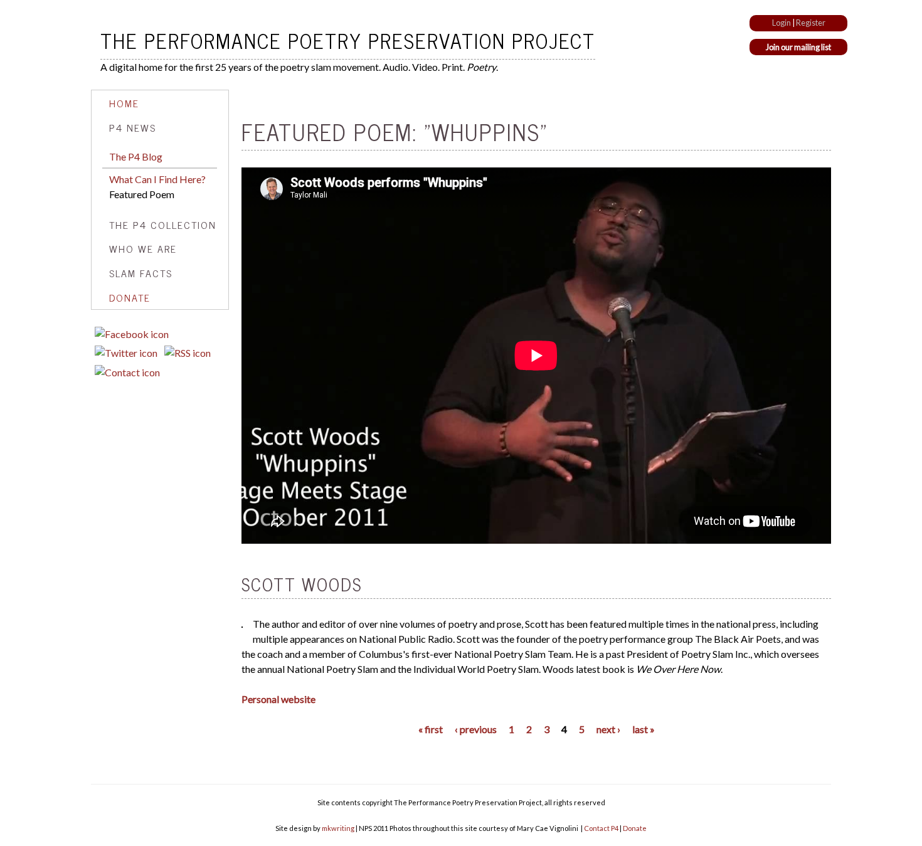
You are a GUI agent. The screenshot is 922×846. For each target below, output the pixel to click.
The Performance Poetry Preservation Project (347, 40)
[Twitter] (126, 353)
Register (810, 23)
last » (643, 729)
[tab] (160, 103)
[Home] (95, 40)
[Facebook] (132, 334)
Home (124, 103)
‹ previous (476, 729)
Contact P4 (601, 828)
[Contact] (127, 372)
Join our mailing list (798, 47)
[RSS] (187, 353)
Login (781, 23)
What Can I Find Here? (157, 179)
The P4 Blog (135, 156)
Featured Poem (141, 194)
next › (608, 729)
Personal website (278, 699)
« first (430, 729)
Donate (130, 297)
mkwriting (338, 828)
